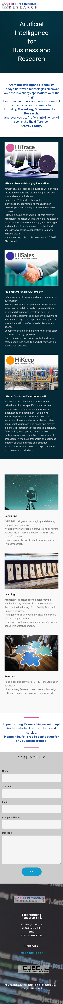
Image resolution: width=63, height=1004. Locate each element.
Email (5, 802)
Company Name (10, 817)
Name (5, 771)
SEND (31, 872)
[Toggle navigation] (58, 5)
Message (7, 832)
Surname (7, 786)
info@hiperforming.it (31, 952)
